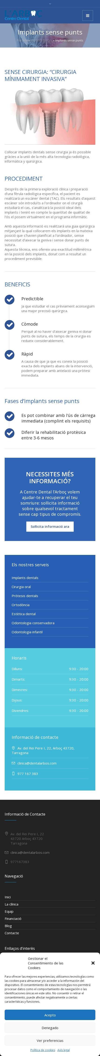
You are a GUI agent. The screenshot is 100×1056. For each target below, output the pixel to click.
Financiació (13, 918)
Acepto (50, 1015)
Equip (9, 911)
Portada (22, 40)
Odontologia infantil (27, 632)
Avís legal (63, 1050)
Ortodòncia (21, 604)
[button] (93, 963)
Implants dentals (41, 40)
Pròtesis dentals (25, 595)
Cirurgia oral (21, 586)
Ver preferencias (50, 1040)
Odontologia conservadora (33, 623)
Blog (8, 925)
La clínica (11, 904)
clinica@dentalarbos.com (30, 852)
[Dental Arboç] (23, 15)
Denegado (50, 1027)
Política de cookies (42, 1050)
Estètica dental (24, 613)
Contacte (12, 933)
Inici (8, 897)
